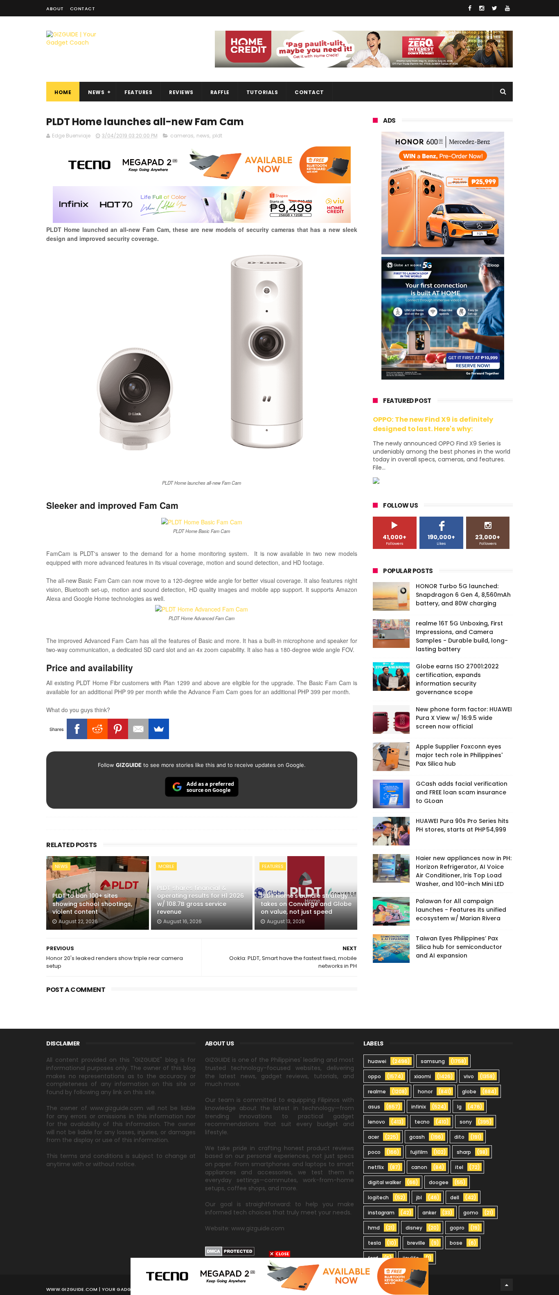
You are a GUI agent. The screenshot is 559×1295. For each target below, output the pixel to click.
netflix (376, 1167)
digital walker (384, 1182)
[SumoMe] (159, 729)
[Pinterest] (118, 729)
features (273, 866)
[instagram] (481, 8)
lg (459, 1106)
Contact (82, 8)
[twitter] (494, 8)
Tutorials (262, 92)
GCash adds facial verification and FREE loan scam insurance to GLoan (461, 792)
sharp (464, 1152)
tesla (374, 1242)
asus (374, 1106)
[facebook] (469, 8)
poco (374, 1152)
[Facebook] (77, 729)
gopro (457, 1227)
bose (456, 1242)
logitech (378, 1197)
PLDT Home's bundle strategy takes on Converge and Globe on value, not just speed (306, 904)
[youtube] (507, 8)
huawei (377, 1061)
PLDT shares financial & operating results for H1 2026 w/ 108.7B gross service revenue (200, 900)
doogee (439, 1182)
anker (429, 1212)
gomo (470, 1212)
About (55, 8)
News (96, 92)
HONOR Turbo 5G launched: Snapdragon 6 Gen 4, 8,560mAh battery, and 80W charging (463, 594)
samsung (433, 1061)
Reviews (181, 92)
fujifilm (419, 1152)
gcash (417, 1136)
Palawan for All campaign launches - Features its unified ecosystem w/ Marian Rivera (461, 909)
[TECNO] (279, 1276)
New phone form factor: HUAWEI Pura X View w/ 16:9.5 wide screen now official (464, 718)
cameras (182, 135)
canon (419, 1167)
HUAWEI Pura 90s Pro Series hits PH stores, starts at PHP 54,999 (462, 825)
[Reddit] (97, 729)
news (203, 135)
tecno (422, 1121)
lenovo (376, 1121)
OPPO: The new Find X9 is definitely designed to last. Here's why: (433, 424)
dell (454, 1197)
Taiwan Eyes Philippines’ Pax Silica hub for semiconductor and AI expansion (459, 947)
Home (62, 92)
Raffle (220, 92)
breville (416, 1242)
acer (373, 1136)
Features (138, 92)
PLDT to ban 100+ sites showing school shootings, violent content (92, 904)
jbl (419, 1197)
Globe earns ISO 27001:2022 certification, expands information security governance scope (457, 679)
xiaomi (422, 1076)
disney (414, 1227)
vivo (469, 1076)
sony (466, 1121)
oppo (374, 1076)
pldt (217, 135)
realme (377, 1091)
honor (425, 1091)
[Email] (138, 729)
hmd (374, 1227)
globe (469, 1091)
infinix (418, 1106)
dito (459, 1136)
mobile (166, 866)
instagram (381, 1212)
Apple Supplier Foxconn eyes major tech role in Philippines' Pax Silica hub (459, 755)
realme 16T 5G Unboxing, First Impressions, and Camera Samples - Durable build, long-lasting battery (462, 636)
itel (459, 1167)
